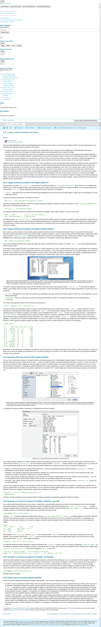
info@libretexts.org (83, 624)
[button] (6, 97)
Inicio (10, 127)
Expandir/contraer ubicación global (97, 127)
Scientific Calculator (8, 85)
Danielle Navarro (12, 140)
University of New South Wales (16, 142)
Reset (2, 43)
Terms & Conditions (42, 624)
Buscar (5, 124)
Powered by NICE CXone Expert (26, 621)
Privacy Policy (32, 624)
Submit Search (5, 32)
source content (22, 609)
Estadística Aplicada (45, 127)
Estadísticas (31, 127)
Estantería (20, 127)
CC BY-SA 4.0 (70, 608)
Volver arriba (6, 613)
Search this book (4, 27)
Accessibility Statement (54, 624)
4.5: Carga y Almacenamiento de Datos (20, 608)
